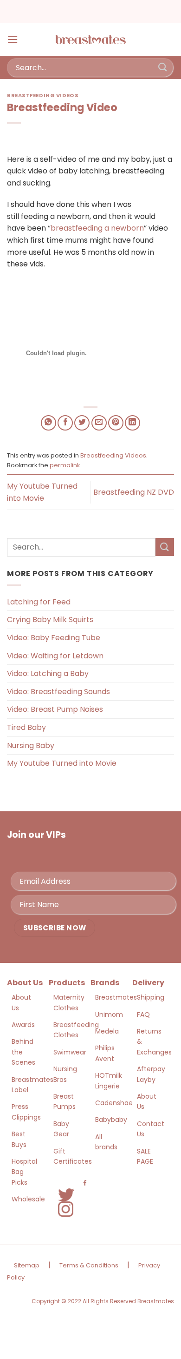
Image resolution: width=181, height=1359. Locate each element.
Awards (23, 1024)
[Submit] (163, 67)
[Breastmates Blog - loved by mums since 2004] (90, 39)
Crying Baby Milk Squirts (50, 619)
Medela (107, 1031)
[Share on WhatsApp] (48, 423)
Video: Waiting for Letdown (55, 655)
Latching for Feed (39, 602)
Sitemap (26, 1265)
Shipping (150, 997)
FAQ (143, 1014)
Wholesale (28, 1199)
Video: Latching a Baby (48, 673)
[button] (12, 39)
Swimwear (69, 1052)
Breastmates (116, 997)
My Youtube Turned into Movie (61, 763)
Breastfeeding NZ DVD (133, 492)
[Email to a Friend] (99, 423)
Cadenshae (114, 1102)
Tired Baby (26, 727)
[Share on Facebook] (65, 423)
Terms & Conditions (88, 1265)
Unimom (109, 1014)
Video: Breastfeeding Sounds (58, 691)
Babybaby (111, 1119)
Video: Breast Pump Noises (55, 709)
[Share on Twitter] (82, 423)
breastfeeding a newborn (97, 228)
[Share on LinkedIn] (132, 423)
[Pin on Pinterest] (115, 423)
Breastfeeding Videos (42, 95)
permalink (65, 465)
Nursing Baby (30, 745)
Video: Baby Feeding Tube (53, 637)
